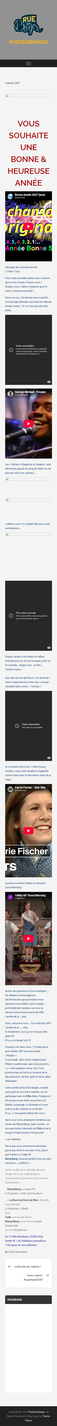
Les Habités (13, 1139)
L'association (21, 1252)
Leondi (40, 1124)
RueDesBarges (28, 42)
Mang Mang (22, 1124)
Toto (10, 1252)
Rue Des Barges (30, 1087)
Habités (35, 1091)
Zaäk (33, 1124)
